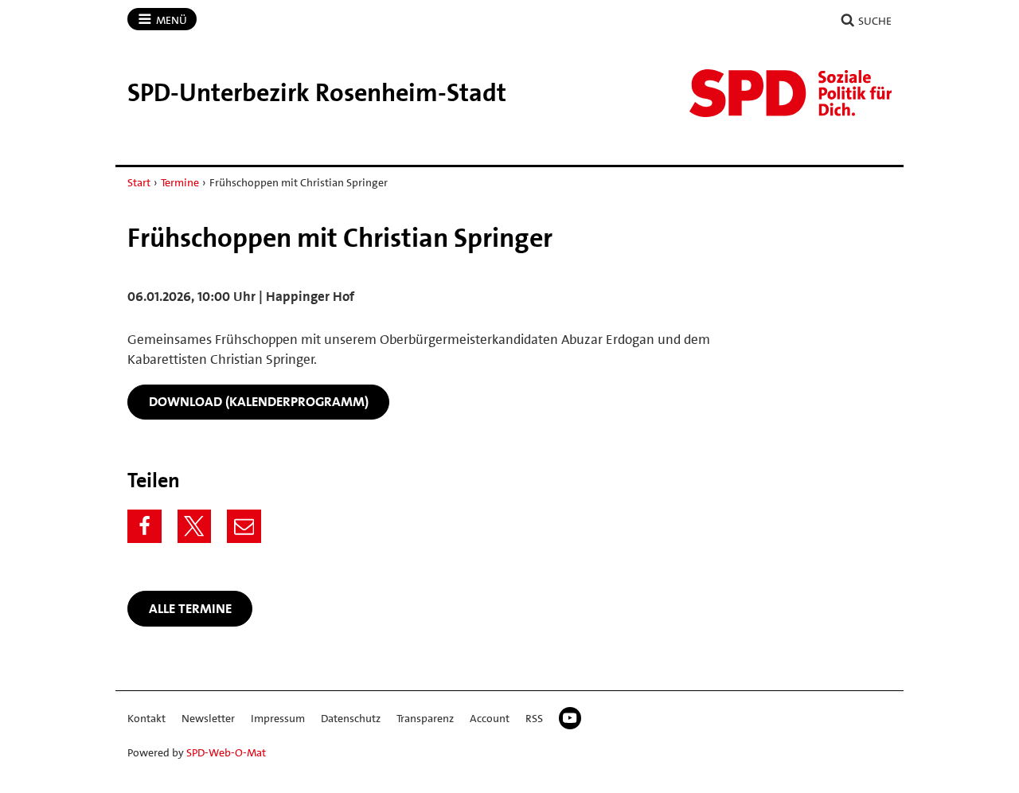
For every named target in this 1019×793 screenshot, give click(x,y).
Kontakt (146, 718)
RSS (534, 718)
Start (138, 182)
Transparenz (425, 718)
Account (490, 718)
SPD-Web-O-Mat (226, 752)
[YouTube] (570, 718)
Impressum (278, 718)
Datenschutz (351, 718)
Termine (180, 182)
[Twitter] (195, 527)
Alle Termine (190, 608)
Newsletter (208, 718)
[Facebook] (144, 527)
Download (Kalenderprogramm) (259, 401)
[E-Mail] (244, 527)
